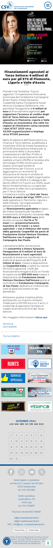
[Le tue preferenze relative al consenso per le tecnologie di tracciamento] (48, 543)
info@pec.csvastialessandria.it (28, 524)
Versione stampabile (10, 325)
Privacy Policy (19, 530)
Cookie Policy (34, 530)
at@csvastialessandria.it (26, 521)
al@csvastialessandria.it (26, 517)
